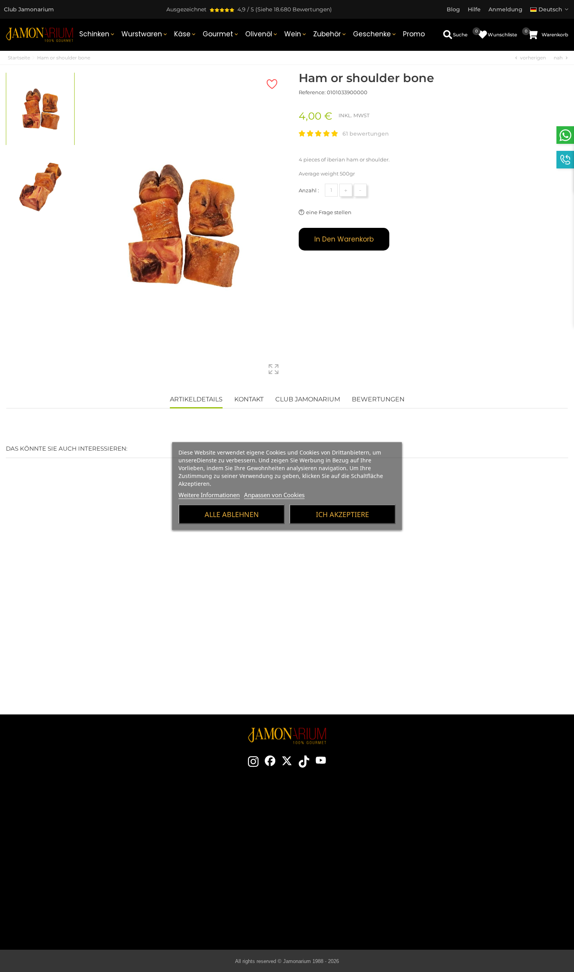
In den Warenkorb (344, 239)
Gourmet (221, 34)
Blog (203, 893)
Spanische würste (348, 870)
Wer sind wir (204, 846)
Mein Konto (485, 882)
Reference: (312, 92)
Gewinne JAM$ (204, 835)
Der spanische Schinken (348, 811)
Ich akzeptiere (342, 514)
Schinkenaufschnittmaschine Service (204, 882)
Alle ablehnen (232, 514)
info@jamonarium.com (70, 834)
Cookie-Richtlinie (485, 858)
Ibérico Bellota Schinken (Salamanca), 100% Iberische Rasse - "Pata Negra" (335, 620)
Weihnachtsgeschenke (204, 858)
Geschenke (375, 34)
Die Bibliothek (348, 917)
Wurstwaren (144, 34)
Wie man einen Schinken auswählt (348, 823)
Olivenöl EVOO (348, 882)
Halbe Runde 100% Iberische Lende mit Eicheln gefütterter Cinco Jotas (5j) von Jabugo (239, 620)
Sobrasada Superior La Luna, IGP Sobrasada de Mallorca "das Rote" (526, 620)
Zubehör (330, 34)
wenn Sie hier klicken (76, 850)
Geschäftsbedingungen (485, 835)
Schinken (97, 34)
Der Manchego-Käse (348, 905)
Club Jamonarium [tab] (307, 399)
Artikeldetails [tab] (196, 399)
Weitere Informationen (209, 494)
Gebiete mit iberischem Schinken (348, 858)
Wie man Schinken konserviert (348, 846)
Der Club (203, 823)
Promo (414, 34)
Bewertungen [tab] (378, 399)
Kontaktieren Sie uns (204, 811)
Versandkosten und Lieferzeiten (485, 823)
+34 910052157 (91, 864)
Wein (295, 34)
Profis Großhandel (204, 870)
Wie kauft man (485, 811)
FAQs (485, 870)
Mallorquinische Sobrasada (348, 893)
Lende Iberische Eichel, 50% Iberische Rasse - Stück (47, 615)
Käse (185, 34)
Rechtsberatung (485, 846)
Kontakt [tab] (249, 399)
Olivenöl (261, 34)
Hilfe (484, 893)
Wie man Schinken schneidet (348, 835)
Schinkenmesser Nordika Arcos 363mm (431, 615)
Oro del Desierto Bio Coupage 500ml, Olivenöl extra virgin (143, 615)
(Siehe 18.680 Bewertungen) (293, 9)
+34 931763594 (52, 864)
